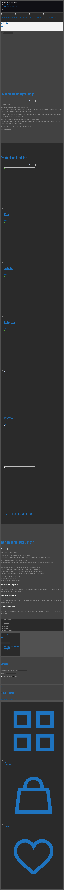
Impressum (6, 623)
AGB (5, 624)
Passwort (3, 673)
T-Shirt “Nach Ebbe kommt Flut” (18, 513)
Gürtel (6, 214)
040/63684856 (7, 4)
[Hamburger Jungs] (29, 17)
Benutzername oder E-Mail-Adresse (9, 670)
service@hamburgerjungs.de (10, 6)
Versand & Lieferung (8, 630)
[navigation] (32, 692)
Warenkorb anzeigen (13, 699)
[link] (13, 32)
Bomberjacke (9, 418)
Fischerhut (8, 268)
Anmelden (14, 676)
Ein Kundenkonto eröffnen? (7, 683)
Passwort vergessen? (5, 680)
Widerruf (6, 628)
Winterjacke (9, 322)
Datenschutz (6, 626)
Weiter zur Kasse (4, 699)
